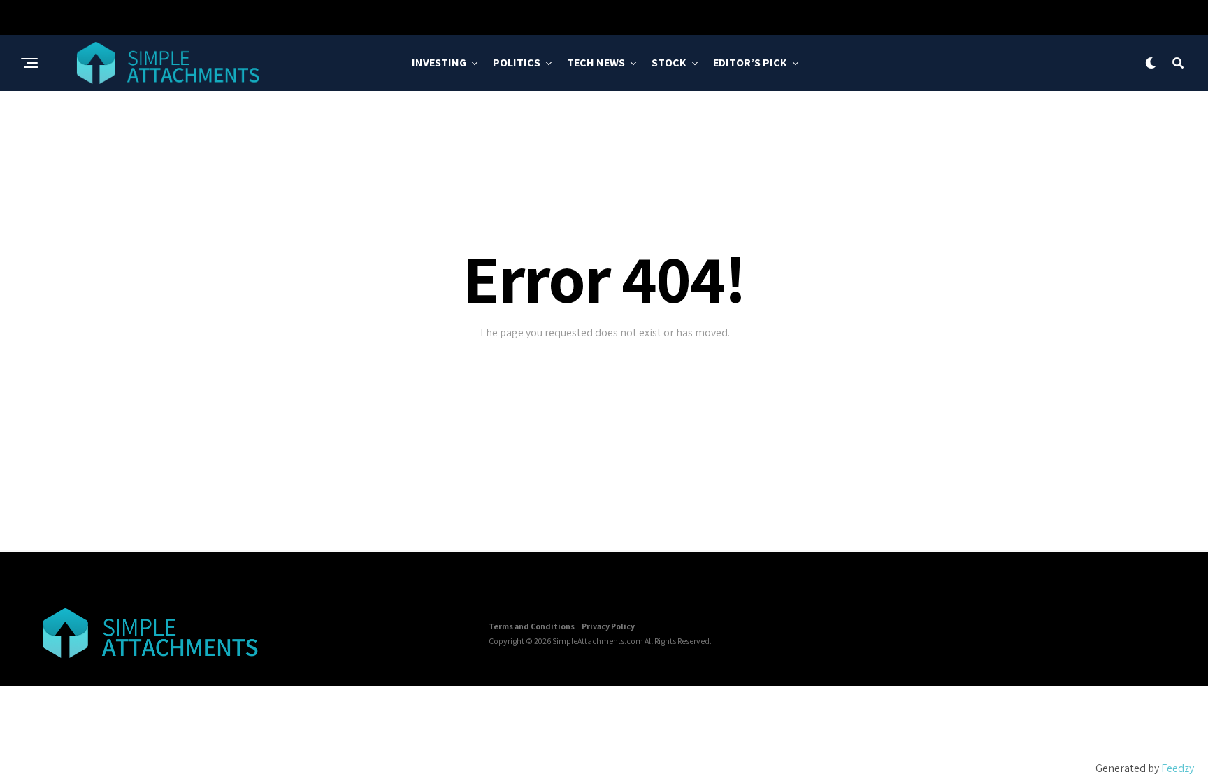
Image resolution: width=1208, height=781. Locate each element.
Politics (516, 62)
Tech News (596, 62)
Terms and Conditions (532, 626)
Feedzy (1177, 768)
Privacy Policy (608, 626)
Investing (439, 62)
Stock (669, 62)
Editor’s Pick (750, 62)
